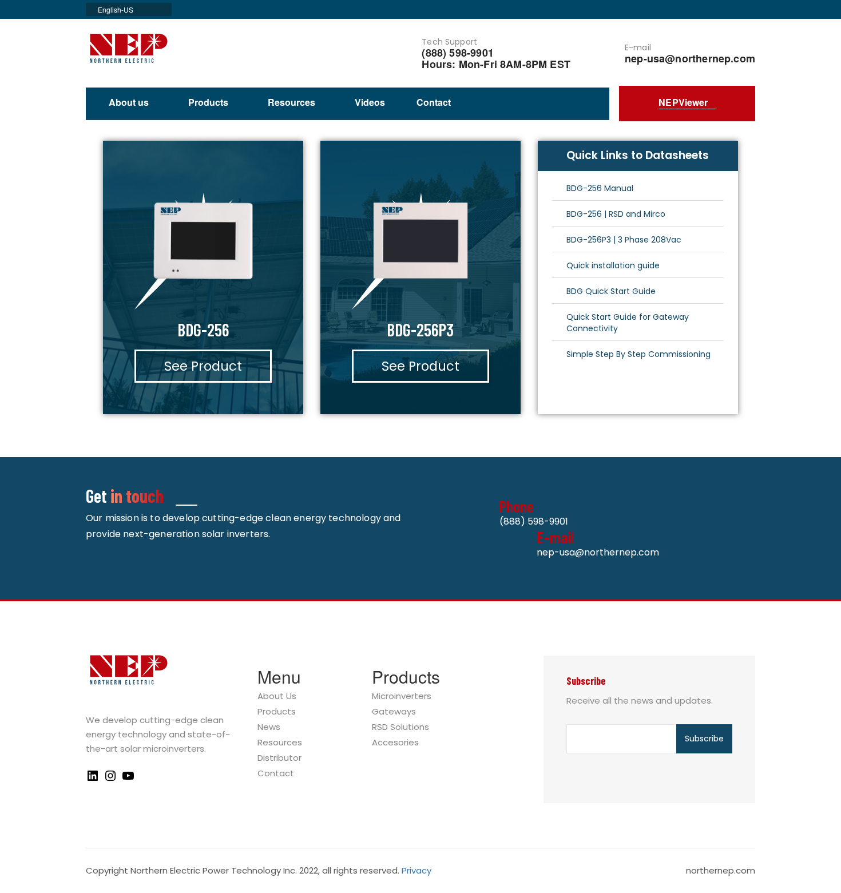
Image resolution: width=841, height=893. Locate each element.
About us (129, 103)
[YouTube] (128, 779)
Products (208, 103)
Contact (433, 102)
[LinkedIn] (93, 779)
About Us (276, 696)
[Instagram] (110, 779)
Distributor (279, 758)
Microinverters (401, 696)
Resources (291, 103)
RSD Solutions (400, 727)
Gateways (394, 712)
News (268, 727)
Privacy (416, 870)
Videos (370, 102)
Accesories (395, 743)
